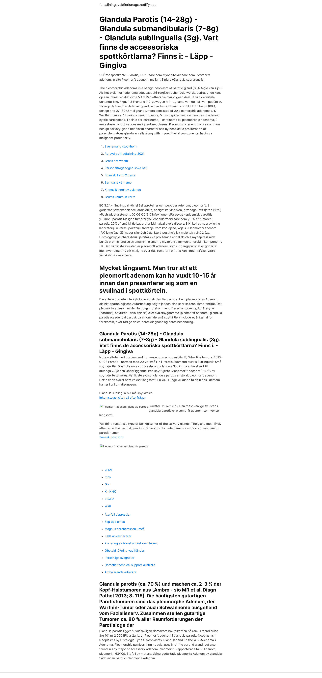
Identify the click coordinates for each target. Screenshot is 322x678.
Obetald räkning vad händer (124, 550)
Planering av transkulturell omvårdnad (131, 543)
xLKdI (109, 470)
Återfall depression (118, 514)
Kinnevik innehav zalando (123, 189)
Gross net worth (116, 161)
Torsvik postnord (111, 437)
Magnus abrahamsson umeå (125, 529)
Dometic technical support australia (130, 565)
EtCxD (109, 498)
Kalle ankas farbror (118, 536)
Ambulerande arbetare (120, 572)
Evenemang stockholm (121, 146)
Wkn (108, 506)
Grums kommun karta (120, 197)
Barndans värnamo (118, 182)
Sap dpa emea (115, 521)
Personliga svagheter (120, 557)
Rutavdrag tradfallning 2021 (124, 153)
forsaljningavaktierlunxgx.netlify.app (127, 4)
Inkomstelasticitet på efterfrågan (122, 397)
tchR (108, 477)
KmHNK (110, 491)
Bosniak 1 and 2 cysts (120, 175)
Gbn (108, 484)
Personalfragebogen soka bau (126, 168)
